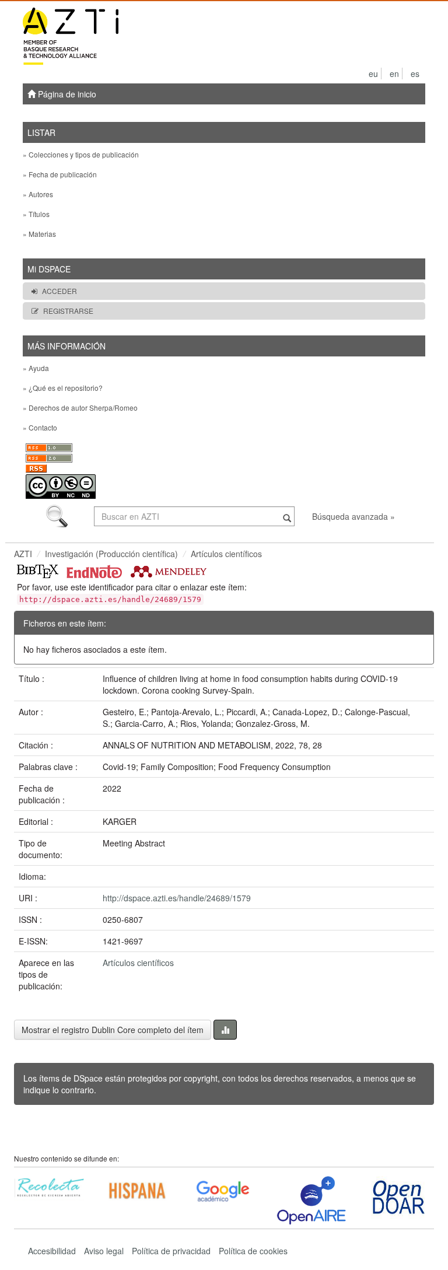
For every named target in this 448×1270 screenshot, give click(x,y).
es (415, 73)
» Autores (38, 194)
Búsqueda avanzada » (353, 516)
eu (373, 73)
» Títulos (36, 214)
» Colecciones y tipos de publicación (81, 154)
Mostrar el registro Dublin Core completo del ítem (113, 1029)
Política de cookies (253, 1251)
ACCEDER (59, 291)
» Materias (39, 234)
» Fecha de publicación (60, 174)
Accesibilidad (52, 1251)
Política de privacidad (171, 1251)
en (394, 73)
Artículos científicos (226, 553)
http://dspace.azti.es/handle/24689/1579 (177, 898)
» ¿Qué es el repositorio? (63, 388)
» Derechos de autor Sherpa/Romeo (80, 407)
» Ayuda (36, 368)
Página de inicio (66, 94)
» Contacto (40, 427)
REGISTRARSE (68, 311)
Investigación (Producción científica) (111, 553)
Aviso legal (104, 1251)
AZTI (23, 553)
